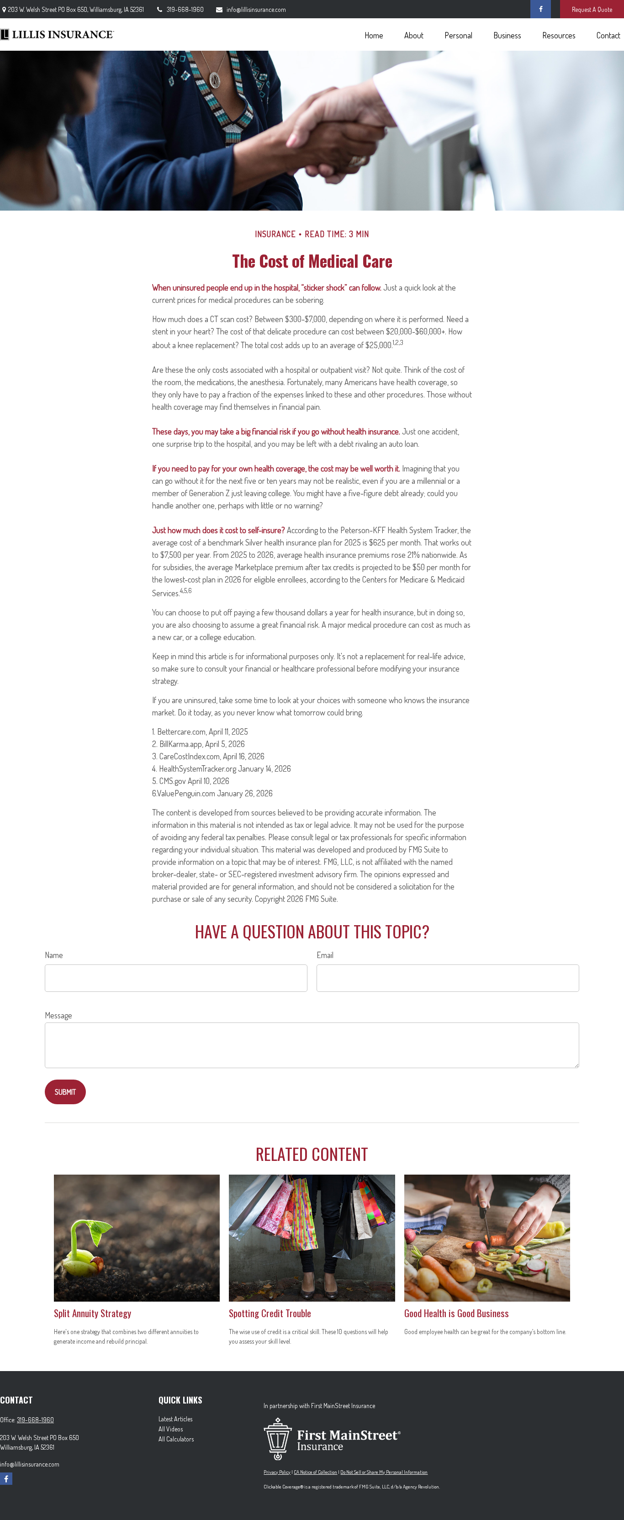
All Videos (171, 1429)
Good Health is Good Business (456, 1313)
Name (54, 955)
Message (58, 1015)
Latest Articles (175, 1419)
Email (325, 955)
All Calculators (176, 1439)
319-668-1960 (185, 9)
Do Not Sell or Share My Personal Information (384, 1472)
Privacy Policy (277, 1472)
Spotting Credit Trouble (270, 1313)
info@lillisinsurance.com (256, 9)
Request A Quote (592, 9)
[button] (373, 34)
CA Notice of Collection (315, 1472)
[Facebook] (540, 9)
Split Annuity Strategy (92, 1313)
